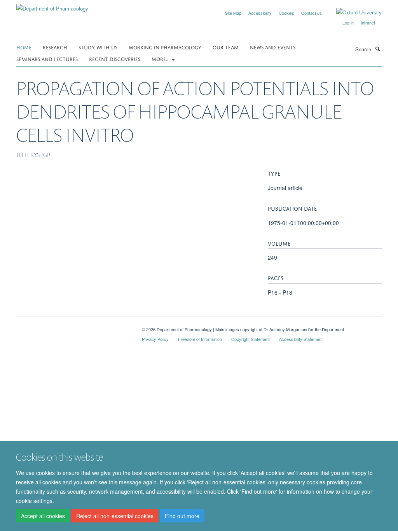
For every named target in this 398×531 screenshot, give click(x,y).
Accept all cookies (43, 516)
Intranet (368, 22)
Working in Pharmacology (165, 47)
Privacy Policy (155, 339)
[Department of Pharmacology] (52, 5)
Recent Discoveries (114, 58)
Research (55, 47)
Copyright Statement (250, 339)
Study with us (98, 47)
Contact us (311, 13)
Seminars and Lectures (47, 58)
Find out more (182, 516)
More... (161, 58)
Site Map (233, 13)
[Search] (377, 48)
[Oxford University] (353, 12)
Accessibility (260, 13)
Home (23, 47)
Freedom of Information (200, 339)
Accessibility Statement (301, 339)
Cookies (286, 13)
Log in (348, 22)
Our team (226, 47)
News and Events (272, 47)
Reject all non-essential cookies (115, 516)
